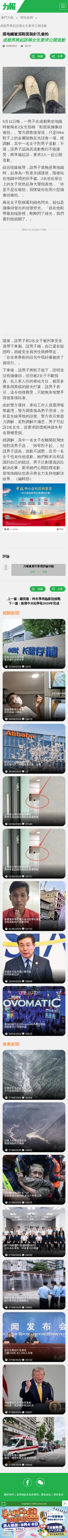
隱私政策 (46, 1494)
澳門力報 (7, 17)
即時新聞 (26, 17)
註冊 (32, 571)
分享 (60, 56)
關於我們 (9, 1494)
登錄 (44, 571)
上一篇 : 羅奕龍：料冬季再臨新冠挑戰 (34, 599)
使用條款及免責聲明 (28, 1494)
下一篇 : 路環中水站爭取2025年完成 (34, 603)
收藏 (40, 56)
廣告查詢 (58, 1494)
